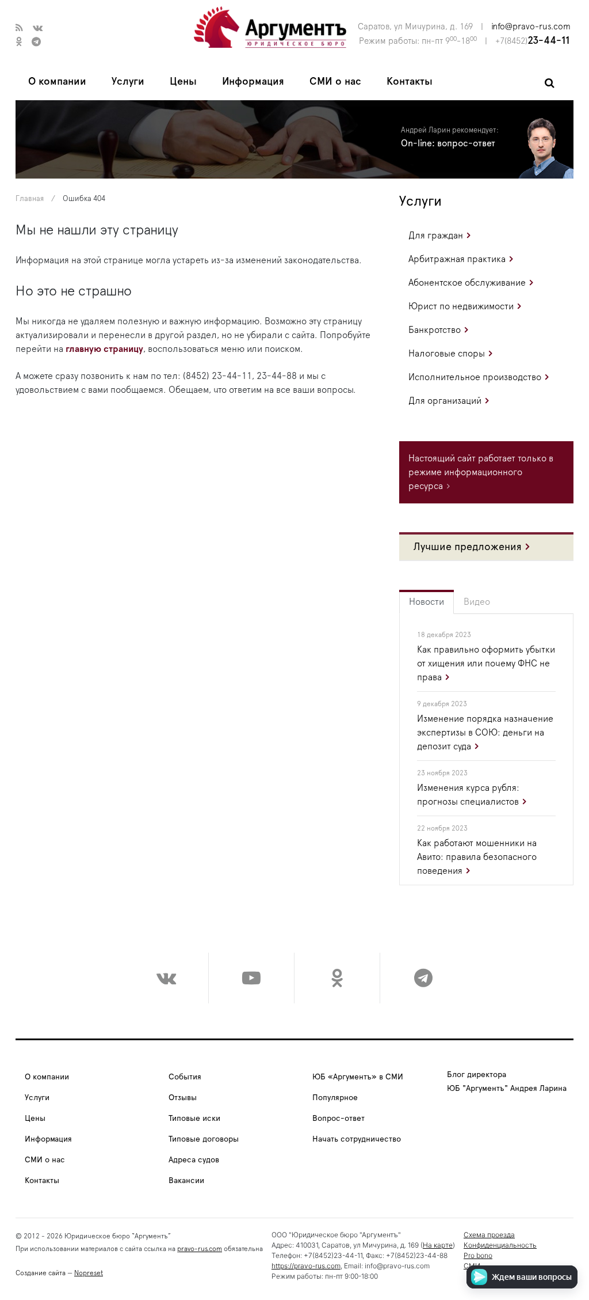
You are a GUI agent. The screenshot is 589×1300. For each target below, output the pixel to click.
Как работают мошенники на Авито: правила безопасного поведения (477, 857)
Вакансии (186, 1181)
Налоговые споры (446, 353)
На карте (438, 1245)
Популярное (335, 1098)
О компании (57, 82)
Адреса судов (194, 1160)
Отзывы (183, 1098)
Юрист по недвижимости (461, 306)
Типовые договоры (204, 1139)
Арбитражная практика (457, 259)
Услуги (128, 82)
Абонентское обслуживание (467, 282)
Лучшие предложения (468, 547)
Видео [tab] (477, 602)
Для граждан (435, 235)
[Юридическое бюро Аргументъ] (270, 26)
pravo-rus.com (199, 1248)
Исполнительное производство (474, 377)
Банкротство (434, 330)
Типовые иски (194, 1119)
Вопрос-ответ (338, 1119)
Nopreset (88, 1272)
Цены (183, 82)
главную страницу (104, 349)
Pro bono (478, 1255)
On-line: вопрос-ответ (448, 143)
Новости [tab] (426, 602)
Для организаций (444, 400)
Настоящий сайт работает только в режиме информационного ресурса (480, 472)
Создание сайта (41, 1272)
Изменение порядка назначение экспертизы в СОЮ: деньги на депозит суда (485, 732)
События (185, 1077)
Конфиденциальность (500, 1245)
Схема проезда (489, 1234)
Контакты (410, 82)
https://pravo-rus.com (306, 1265)
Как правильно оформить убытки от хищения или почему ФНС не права (486, 663)
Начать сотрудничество (356, 1139)
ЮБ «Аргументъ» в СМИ (357, 1077)
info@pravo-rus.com (531, 26)
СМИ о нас (335, 82)
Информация (253, 82)
